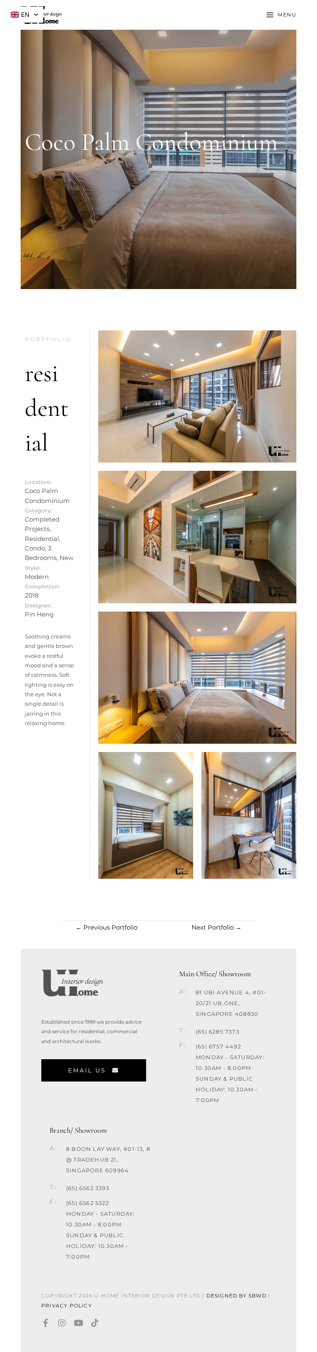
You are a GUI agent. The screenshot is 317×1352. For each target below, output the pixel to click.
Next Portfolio (216, 927)
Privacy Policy (67, 1305)
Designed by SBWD (236, 1296)
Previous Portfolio (106, 927)
